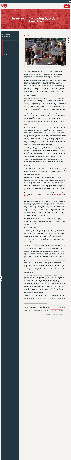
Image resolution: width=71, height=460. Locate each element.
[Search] (63, 6)
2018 (4, 52)
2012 (37, 16)
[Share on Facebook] (68, 37)
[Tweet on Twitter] (68, 38)
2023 (4, 43)
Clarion (33, 16)
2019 (4, 50)
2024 (4, 41)
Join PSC (67, 6)
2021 (4, 47)
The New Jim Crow (54, 132)
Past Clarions (6, 36)
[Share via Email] (68, 40)
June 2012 (40, 16)
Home (28, 16)
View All (5, 54)
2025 (4, 39)
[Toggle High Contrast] (1, 277)
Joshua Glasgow (59, 194)
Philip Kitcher (27, 195)
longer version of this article (56, 309)
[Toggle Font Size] (1, 280)
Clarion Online (6, 34)
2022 (4, 45)
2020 (4, 48)
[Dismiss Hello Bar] (70, 1)
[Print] (68, 42)
